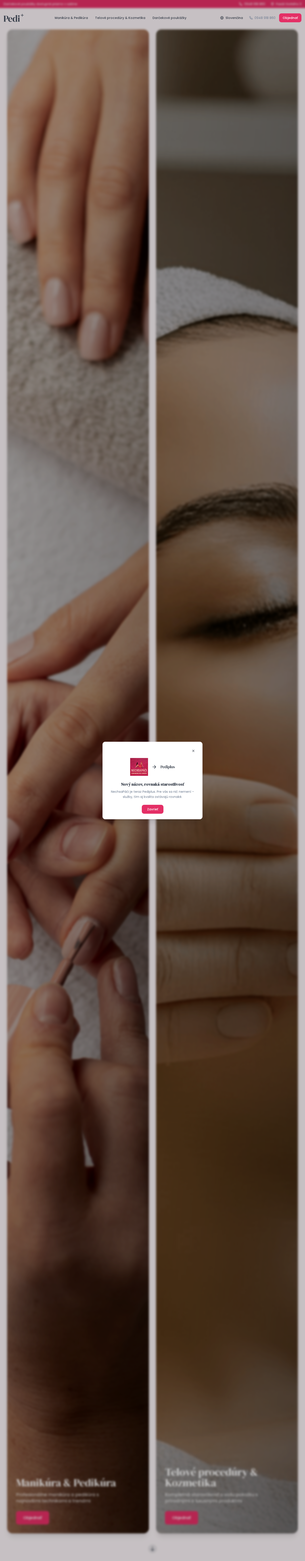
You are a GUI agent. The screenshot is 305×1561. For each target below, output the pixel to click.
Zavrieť (152, 809)
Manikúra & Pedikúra (71, 18)
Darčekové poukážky (169, 18)
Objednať (290, 18)
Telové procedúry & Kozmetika (120, 18)
